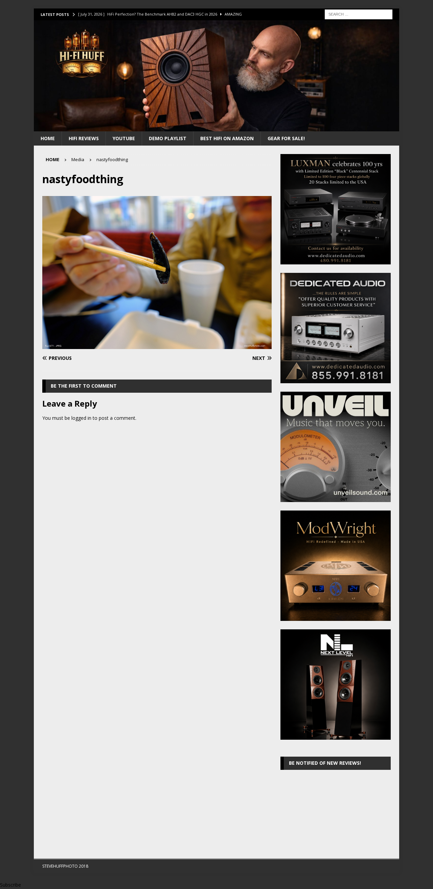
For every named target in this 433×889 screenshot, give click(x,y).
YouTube (124, 138)
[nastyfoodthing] (157, 345)
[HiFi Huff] (216, 127)
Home (48, 138)
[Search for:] (358, 13)
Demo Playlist (167, 138)
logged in (81, 418)
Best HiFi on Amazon (227, 138)
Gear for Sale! (286, 138)
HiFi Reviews (84, 138)
